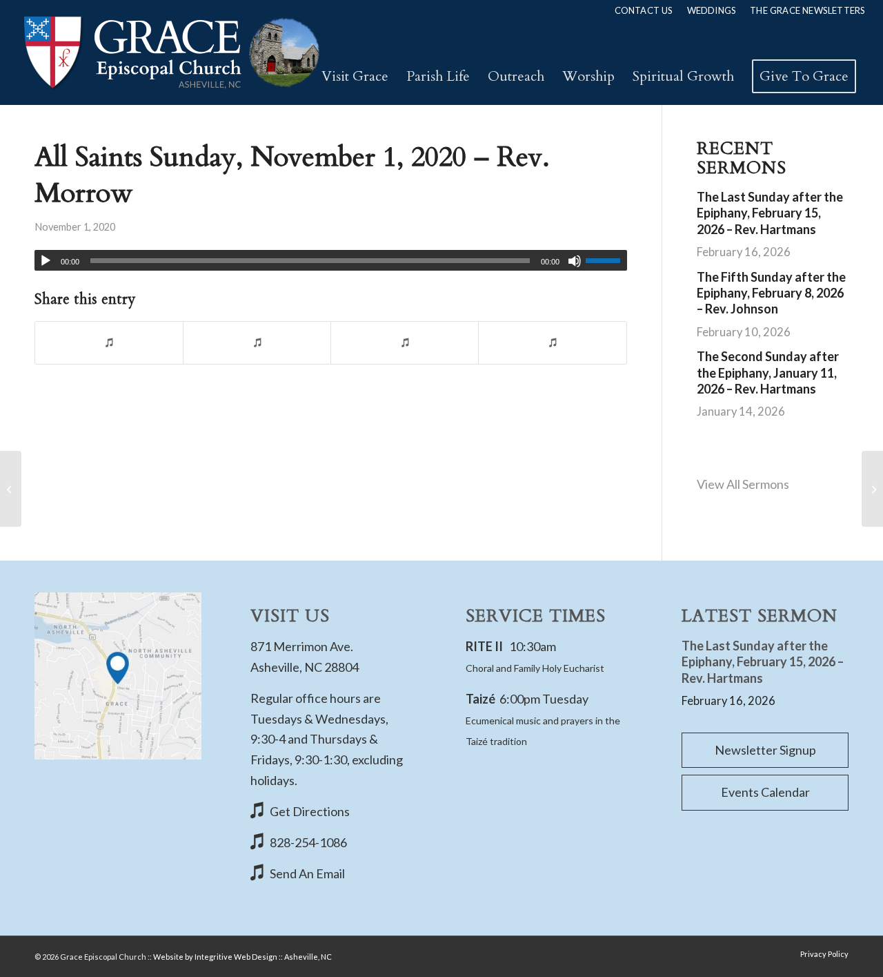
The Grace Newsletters (807, 10)
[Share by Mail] (552, 343)
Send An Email (307, 873)
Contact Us (644, 10)
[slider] (606, 260)
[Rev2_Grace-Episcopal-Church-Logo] (171, 52)
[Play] (45, 261)
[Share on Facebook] (109, 343)
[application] (330, 260)
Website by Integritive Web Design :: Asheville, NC (242, 956)
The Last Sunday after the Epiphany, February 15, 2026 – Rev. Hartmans (770, 213)
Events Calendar (765, 792)
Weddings (712, 10)
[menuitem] (644, 10)
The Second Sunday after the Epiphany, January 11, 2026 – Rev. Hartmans (768, 372)
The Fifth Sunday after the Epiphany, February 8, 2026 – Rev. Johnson (771, 293)
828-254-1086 (308, 842)
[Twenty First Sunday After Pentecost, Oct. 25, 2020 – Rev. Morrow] (10, 489)
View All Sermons (743, 484)
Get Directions (310, 811)
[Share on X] (256, 343)
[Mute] (575, 261)
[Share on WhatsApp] (404, 343)
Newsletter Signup (765, 749)
